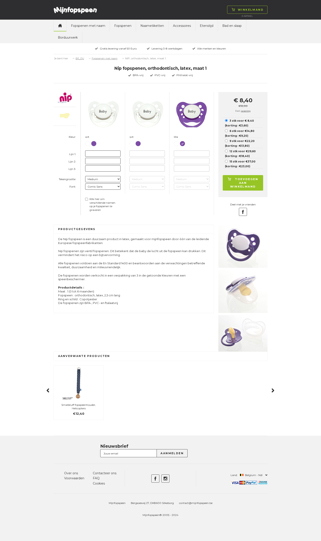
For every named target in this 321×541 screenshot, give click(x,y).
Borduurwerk (68, 37)
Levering (245, 110)
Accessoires (182, 26)
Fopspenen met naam (88, 26)
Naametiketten (152, 26)
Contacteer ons (104, 473)
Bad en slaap (232, 26)
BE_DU (80, 58)
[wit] (87, 143)
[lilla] (94, 142)
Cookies (99, 483)
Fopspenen (122, 26)
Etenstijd (206, 26)
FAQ (96, 478)
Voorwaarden (74, 478)
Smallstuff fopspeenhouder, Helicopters (78, 406)
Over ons (71, 473)
